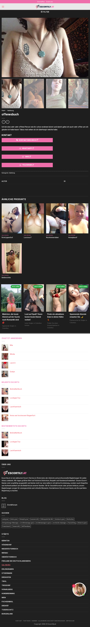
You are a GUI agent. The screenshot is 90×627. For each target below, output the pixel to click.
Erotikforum (12, 505)
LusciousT (28, 237)
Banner (34, 621)
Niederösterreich (10, 549)
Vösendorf (7, 545)
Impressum (70, 621)
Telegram (27, 165)
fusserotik (16, 526)
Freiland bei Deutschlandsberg (16, 561)
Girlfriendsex (26, 526)
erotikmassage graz (27, 523)
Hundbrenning (8, 594)
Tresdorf (6, 585)
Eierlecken (70, 519)
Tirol (4, 581)
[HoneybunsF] (78, 218)
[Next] (85, 94)
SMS (27, 157)
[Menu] (3, 6)
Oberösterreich (9, 557)
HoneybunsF (72, 237)
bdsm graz (14, 519)
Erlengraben (8, 569)
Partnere (27, 621)
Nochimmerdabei (52, 237)
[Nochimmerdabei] (56, 218)
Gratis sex (49, 2)
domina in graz (60, 519)
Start (3, 110)
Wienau (5, 553)
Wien (4, 598)
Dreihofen (6, 577)
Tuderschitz (7, 610)
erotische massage (59, 523)
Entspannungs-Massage (10, 523)
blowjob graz (24, 519)
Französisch (6, 526)
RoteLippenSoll (7, 237)
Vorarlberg (7, 589)
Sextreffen (41, 2)
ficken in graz (82, 523)
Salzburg (10, 110)
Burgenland (7, 614)
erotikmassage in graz (43, 523)
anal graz (5, 519)
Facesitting (72, 523)
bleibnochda (6, 278)
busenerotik (34, 519)
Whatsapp (27, 148)
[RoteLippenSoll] (12, 218)
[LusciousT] (34, 218)
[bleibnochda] (12, 258)
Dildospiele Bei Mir (47, 519)
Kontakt (19, 621)
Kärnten (5, 541)
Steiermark (7, 573)
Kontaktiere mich (27, 140)
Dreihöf (5, 606)
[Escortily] (45, 6)
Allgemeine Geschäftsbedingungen (51, 621)
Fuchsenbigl (7, 602)
